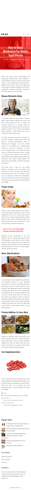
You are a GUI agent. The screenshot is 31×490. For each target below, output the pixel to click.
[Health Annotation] (5, 34)
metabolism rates (17, 395)
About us (4, 462)
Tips (5, 393)
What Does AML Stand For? (14, 445)
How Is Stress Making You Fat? (13, 405)
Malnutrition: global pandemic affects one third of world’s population (14, 436)
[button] (24, 34)
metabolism (7, 395)
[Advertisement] (15, 16)
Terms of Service (7, 457)
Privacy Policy (6, 459)
